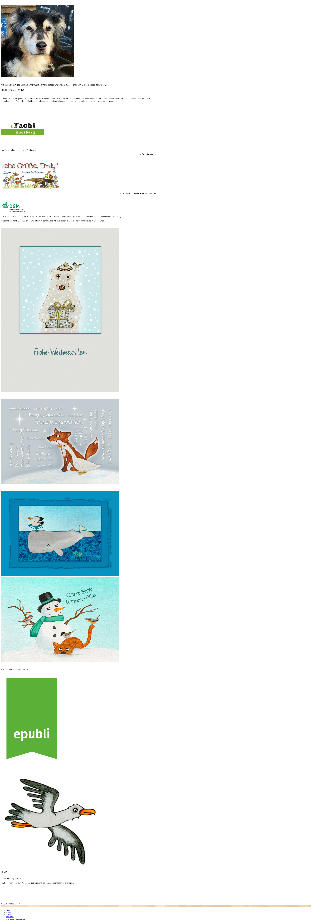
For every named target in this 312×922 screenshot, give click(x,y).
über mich (10, 917)
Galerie (8, 914)
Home (8, 910)
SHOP (8, 912)
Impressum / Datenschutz (15, 919)
